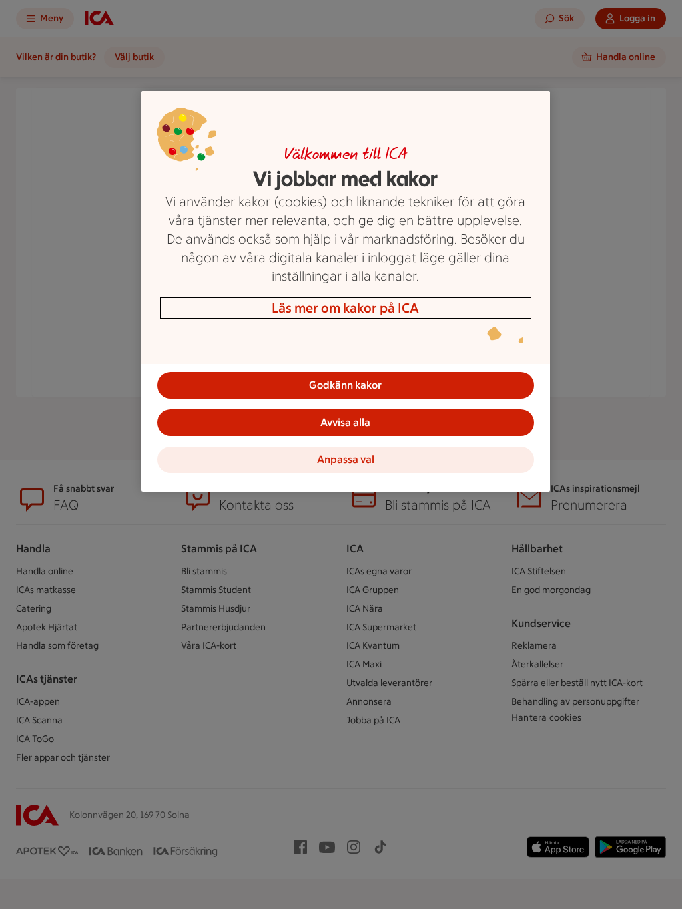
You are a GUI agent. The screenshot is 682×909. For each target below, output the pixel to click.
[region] (345, 291)
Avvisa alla (345, 422)
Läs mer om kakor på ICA (345, 308)
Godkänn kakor (345, 385)
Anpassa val (345, 459)
